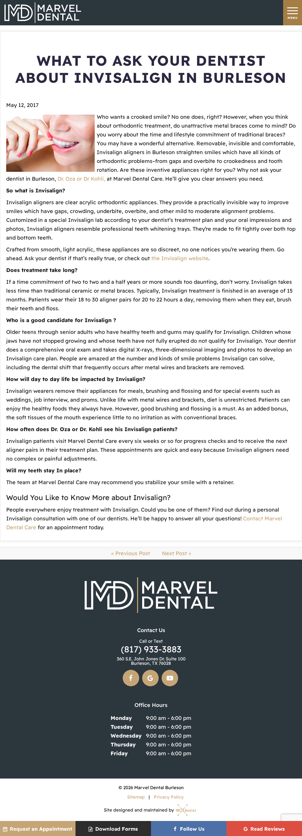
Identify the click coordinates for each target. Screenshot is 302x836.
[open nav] (292, 12)
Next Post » (176, 553)
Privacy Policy (169, 797)
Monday (121, 718)
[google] (150, 678)
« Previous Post (130, 553)
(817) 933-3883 (151, 646)
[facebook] (131, 678)
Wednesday (126, 735)
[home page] (43, 12)
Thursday (123, 744)
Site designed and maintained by (139, 810)
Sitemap (136, 797)
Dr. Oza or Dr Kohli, (81, 178)
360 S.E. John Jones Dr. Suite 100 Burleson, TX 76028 (151, 661)
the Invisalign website (180, 258)
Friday (119, 753)
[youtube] (170, 678)
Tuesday (122, 726)
